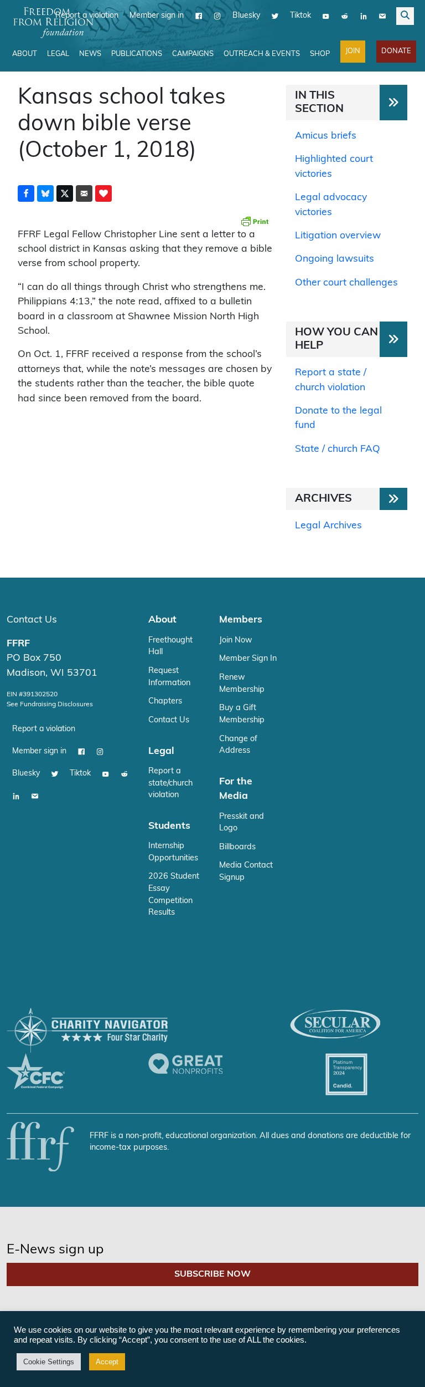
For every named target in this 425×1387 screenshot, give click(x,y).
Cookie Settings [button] (48, 1362)
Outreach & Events (262, 54)
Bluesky (246, 16)
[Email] (382, 16)
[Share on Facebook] (26, 193)
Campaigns (193, 54)
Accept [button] (107, 1362)
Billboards (237, 847)
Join (352, 51)
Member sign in (156, 16)
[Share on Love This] (103, 193)
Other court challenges (346, 283)
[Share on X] (64, 193)
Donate (396, 51)
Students (169, 826)
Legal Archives (328, 526)
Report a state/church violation (170, 783)
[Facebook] (198, 16)
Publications (136, 54)
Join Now (235, 640)
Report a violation (43, 729)
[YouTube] (326, 16)
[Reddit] (344, 16)
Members (240, 620)
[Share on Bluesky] (45, 193)
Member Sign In (248, 659)
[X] (275, 16)
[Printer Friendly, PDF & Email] (254, 221)
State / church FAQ (337, 449)
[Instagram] (217, 16)
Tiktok (300, 16)
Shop (320, 54)
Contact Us (32, 620)
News (90, 54)
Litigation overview (338, 236)
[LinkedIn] (363, 16)
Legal (58, 54)
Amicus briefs (325, 136)
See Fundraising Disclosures (50, 704)
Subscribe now (212, 1274)
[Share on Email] (84, 193)
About (24, 54)
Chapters (165, 701)
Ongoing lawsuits (334, 259)
